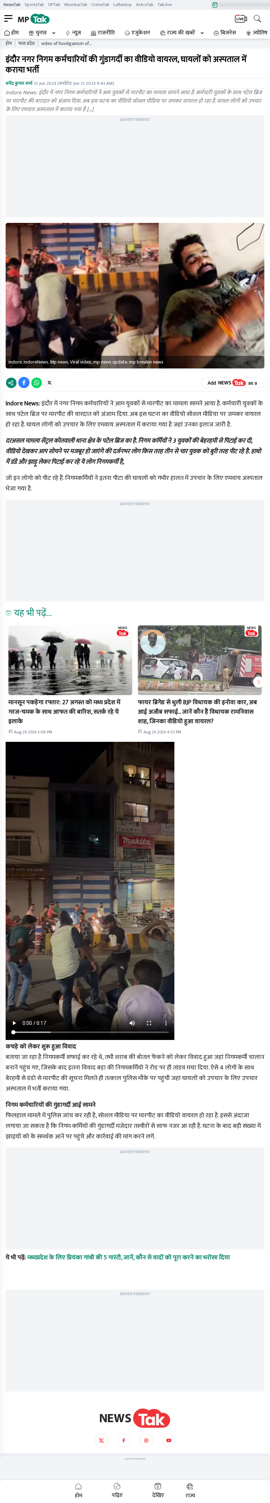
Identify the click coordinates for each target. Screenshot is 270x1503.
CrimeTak (100, 4)
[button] (70, 660)
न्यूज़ (76, 33)
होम (15, 33)
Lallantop (123, 4)
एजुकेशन (140, 33)
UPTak (54, 4)
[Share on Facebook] (24, 382)
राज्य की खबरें (181, 33)
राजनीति (106, 33)
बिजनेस (228, 33)
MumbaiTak (75, 4)
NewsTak (12, 4)
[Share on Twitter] (49, 382)
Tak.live (165, 4)
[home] (135, 1418)
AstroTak (144, 4)
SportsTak (34, 4)
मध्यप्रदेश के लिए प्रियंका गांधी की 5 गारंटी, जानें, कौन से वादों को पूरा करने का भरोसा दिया (128, 1257)
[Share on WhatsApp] (36, 382)
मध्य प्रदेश (26, 43)
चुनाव (41, 33)
